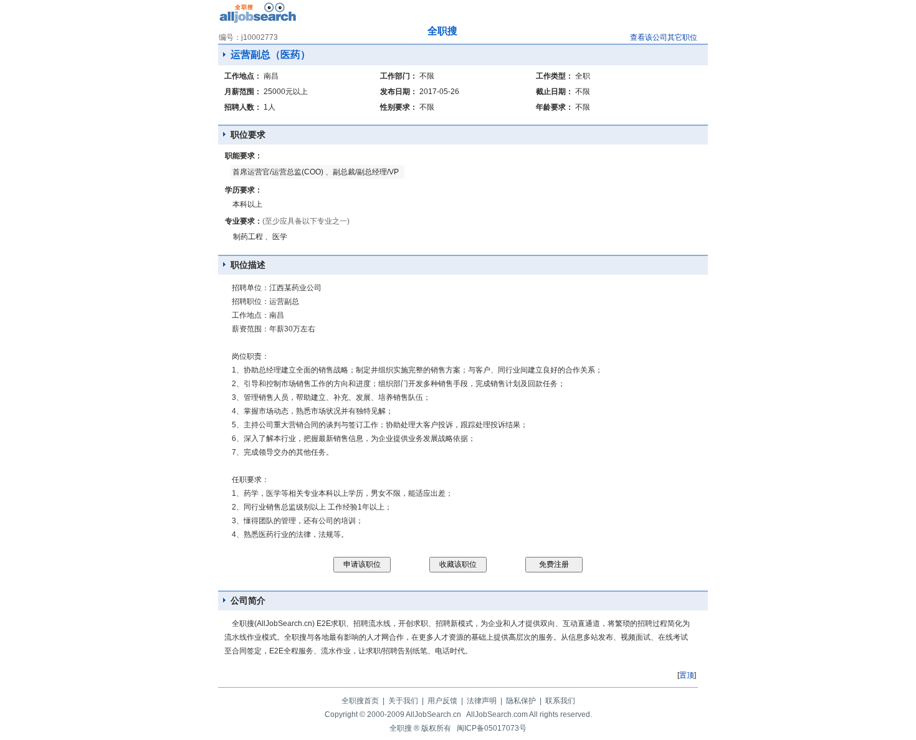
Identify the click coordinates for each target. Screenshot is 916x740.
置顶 (686, 675)
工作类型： (554, 76)
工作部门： (398, 76)
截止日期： (554, 91)
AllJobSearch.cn (433, 714)
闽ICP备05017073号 (492, 728)
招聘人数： (243, 107)
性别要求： (398, 107)
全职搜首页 (360, 700)
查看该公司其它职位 (663, 37)
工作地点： (243, 76)
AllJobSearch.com (497, 714)
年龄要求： (554, 107)
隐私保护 (521, 700)
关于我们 (403, 700)
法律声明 (482, 700)
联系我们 (560, 700)
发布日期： (398, 91)
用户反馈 (442, 700)
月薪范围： (243, 91)
